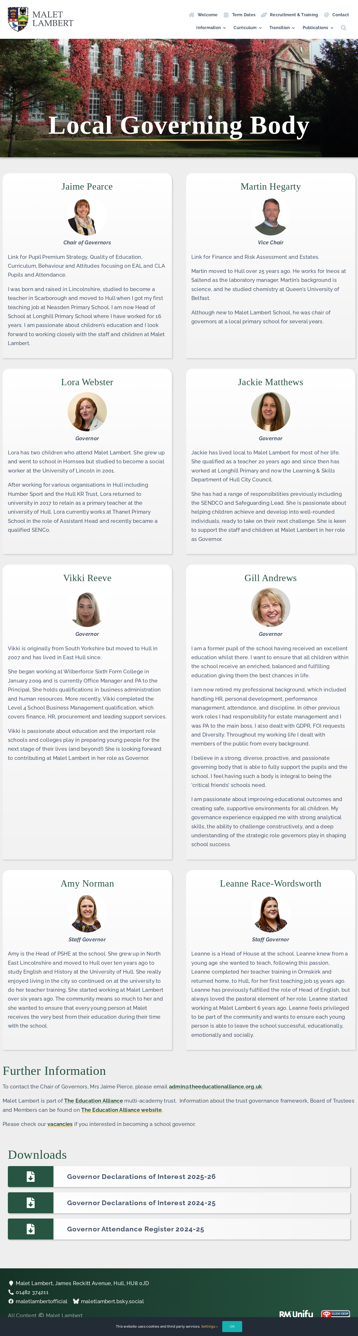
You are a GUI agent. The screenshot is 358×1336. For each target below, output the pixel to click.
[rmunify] (296, 1313)
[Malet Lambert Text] (40, 10)
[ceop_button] (335, 1313)
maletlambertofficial (41, 1301)
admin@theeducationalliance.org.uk (215, 1086)
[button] (343, 27)
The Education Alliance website (121, 1110)
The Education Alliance (93, 1101)
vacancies (60, 1124)
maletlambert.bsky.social (112, 1301)
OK (232, 1326)
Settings (208, 1326)
